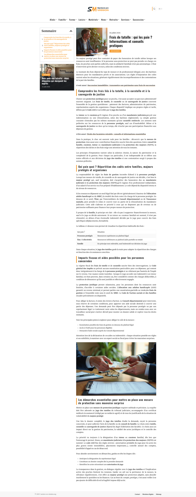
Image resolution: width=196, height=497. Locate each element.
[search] (154, 9)
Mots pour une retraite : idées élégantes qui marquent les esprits (55, 81)
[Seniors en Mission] (98, 9)
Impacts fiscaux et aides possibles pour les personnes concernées (58, 51)
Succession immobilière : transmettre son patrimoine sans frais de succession (121, 85)
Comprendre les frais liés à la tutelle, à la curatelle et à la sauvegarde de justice (57, 39)
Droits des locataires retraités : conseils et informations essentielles (116, 134)
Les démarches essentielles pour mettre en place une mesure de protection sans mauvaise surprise (56, 56)
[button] (71, 31)
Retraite (46, 74)
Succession (115, 51)
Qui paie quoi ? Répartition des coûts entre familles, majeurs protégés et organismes (57, 45)
